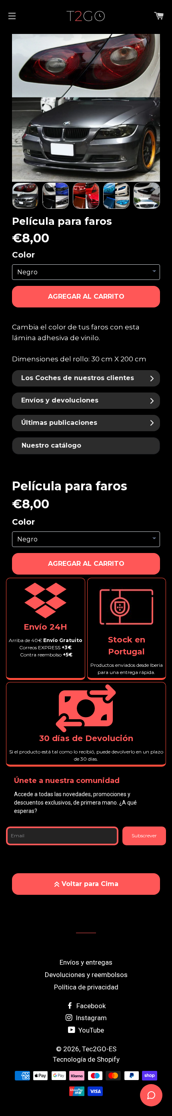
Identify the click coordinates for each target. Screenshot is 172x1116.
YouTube (90, 1030)
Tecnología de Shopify (86, 1059)
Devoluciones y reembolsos (86, 975)
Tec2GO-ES (99, 1049)
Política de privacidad (86, 987)
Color (23, 255)
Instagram (90, 1018)
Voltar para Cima (90, 884)
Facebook (90, 1006)
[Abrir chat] (151, 1095)
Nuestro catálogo (51, 445)
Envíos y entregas (86, 962)
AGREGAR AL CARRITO (86, 296)
